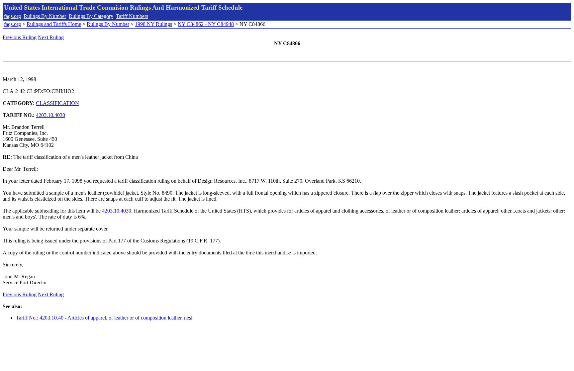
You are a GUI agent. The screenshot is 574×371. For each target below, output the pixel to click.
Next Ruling (51, 37)
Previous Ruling (20, 37)
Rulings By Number (45, 16)
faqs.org (12, 16)
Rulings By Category (91, 16)
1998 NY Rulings (153, 24)
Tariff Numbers (132, 16)
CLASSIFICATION (57, 103)
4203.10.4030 (50, 115)
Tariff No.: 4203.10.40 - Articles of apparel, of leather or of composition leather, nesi (104, 318)
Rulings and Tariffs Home (54, 24)
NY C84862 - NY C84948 (206, 24)
